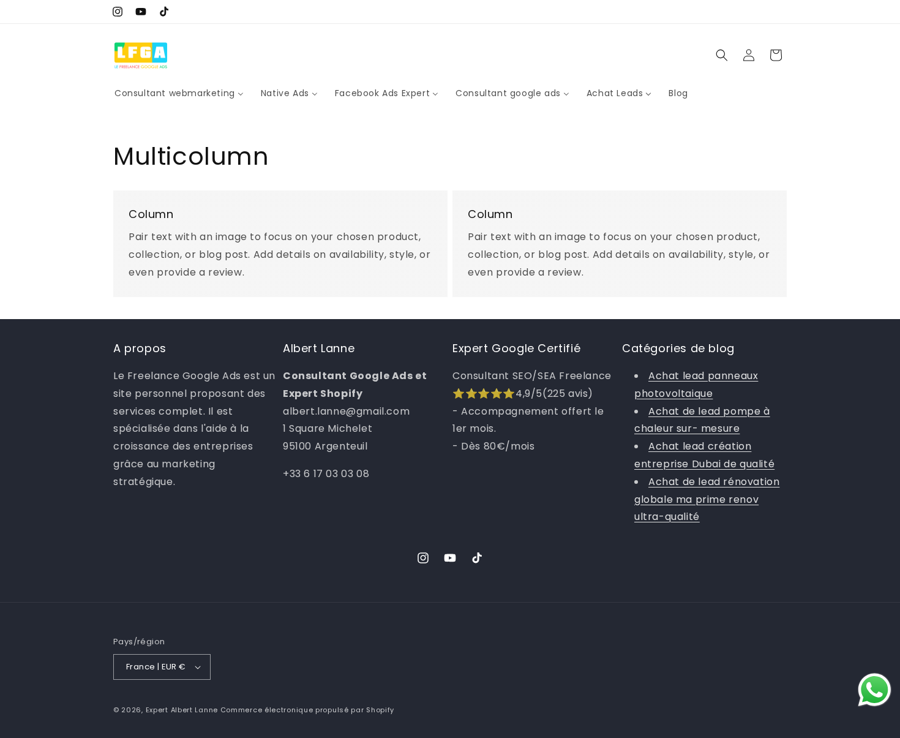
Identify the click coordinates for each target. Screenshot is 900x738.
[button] (721, 55)
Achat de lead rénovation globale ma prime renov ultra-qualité (706, 499)
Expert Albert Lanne (182, 710)
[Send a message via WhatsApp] (874, 690)
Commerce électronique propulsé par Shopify (307, 710)
